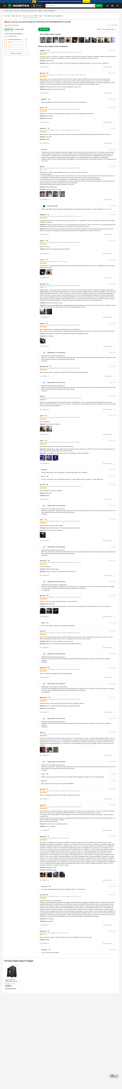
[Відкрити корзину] (117, 5)
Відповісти (46, 67)
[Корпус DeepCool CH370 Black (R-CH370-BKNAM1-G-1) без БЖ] (12, 971)
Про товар (7, 16)
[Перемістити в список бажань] (17, 965)
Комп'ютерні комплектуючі (29, 10)
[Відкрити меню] (4, 5)
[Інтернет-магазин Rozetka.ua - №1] (18, 5)
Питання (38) (19, 29)
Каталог (39, 5)
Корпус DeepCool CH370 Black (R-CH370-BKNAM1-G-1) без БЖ (12, 981)
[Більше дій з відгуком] (114, 67)
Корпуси (40, 10)
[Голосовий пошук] (93, 5)
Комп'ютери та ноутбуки (12, 10)
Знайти (98, 5)
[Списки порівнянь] (112, 5)
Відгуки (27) (9, 29)
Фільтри (45, 29)
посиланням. (108, 209)
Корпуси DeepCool (49, 10)
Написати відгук (16, 53)
